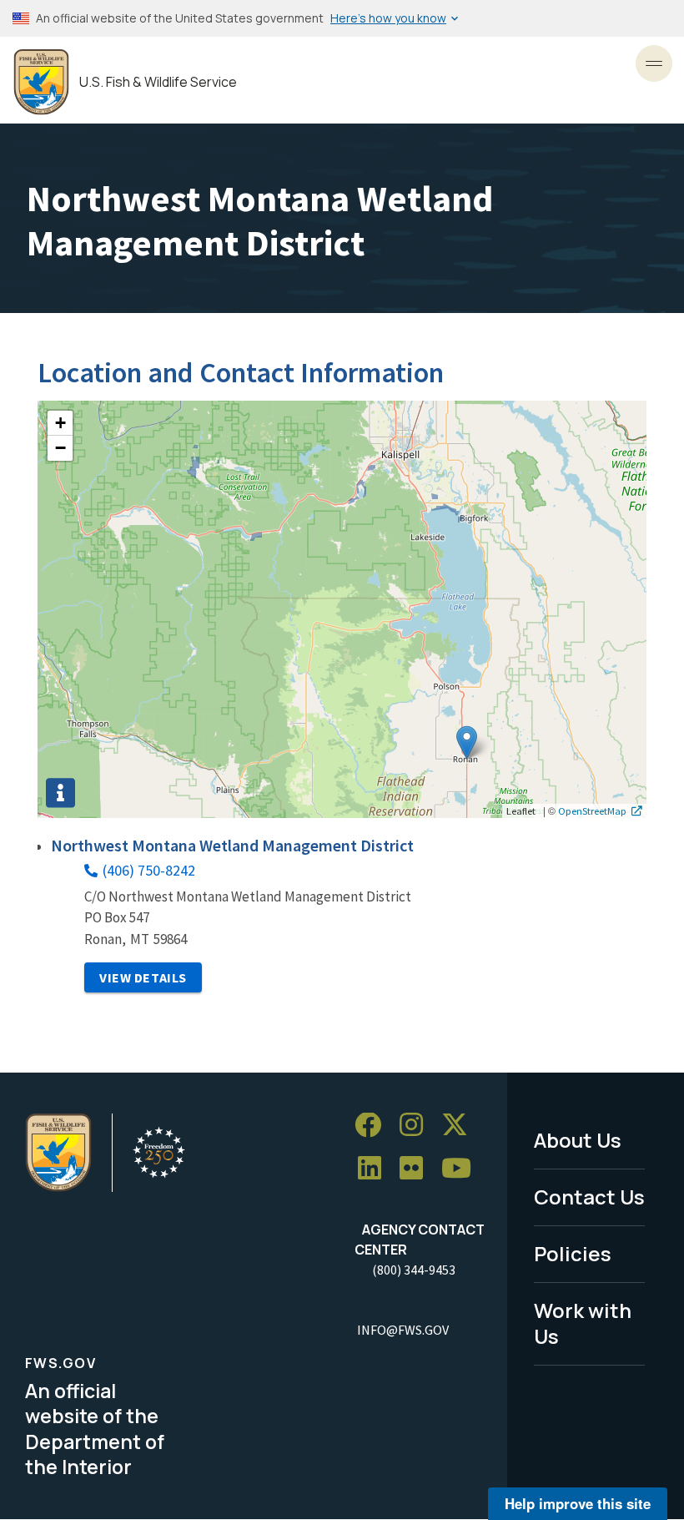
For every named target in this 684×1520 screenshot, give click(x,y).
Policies (572, 1253)
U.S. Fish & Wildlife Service (158, 82)
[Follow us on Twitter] (460, 1126)
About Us (577, 1140)
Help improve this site (578, 1503)
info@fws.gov (403, 1329)
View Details (143, 977)
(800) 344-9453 (413, 1269)
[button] (466, 742)
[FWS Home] (41, 82)
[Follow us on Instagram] (417, 1126)
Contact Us (589, 1196)
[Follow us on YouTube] (462, 1169)
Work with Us (582, 1323)
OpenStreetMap (592, 810)
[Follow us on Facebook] (374, 1126)
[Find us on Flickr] (417, 1169)
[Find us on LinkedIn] (375, 1169)
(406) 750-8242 (149, 870)
